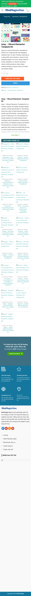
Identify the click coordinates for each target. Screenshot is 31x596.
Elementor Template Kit (19, 16)
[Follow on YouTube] (12, 428)
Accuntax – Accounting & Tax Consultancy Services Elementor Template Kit (8, 282)
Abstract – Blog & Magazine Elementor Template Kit (23, 159)
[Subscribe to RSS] (9, 428)
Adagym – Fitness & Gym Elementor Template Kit (8, 256)
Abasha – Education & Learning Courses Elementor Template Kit (8, 234)
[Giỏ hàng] (28, 10)
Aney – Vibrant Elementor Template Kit (13, 90)
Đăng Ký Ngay (12, 3)
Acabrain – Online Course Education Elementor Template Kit (23, 234)
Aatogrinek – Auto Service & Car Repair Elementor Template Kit (8, 160)
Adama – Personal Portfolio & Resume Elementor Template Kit (23, 257)
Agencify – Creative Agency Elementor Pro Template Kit (23, 305)
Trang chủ (7, 16)
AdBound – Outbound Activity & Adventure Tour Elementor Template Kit (8, 184)
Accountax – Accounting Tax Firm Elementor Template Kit (8, 208)
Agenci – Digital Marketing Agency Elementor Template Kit (8, 330)
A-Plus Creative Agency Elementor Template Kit (23, 182)
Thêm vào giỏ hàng (12, 78)
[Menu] (2, 10)
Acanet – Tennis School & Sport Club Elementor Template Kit (23, 281)
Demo (15, 83)
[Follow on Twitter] (2, 428)
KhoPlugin (20, 593)
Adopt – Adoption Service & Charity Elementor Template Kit (8, 306)
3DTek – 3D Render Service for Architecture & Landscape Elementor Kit (23, 209)
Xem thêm (14, 135)
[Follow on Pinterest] (6, 428)
